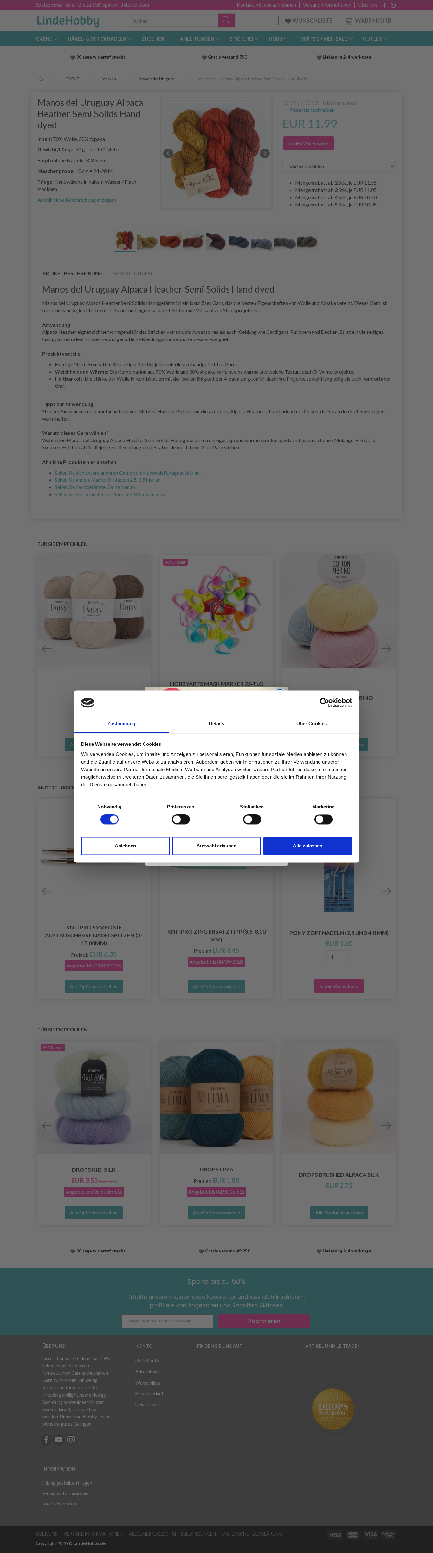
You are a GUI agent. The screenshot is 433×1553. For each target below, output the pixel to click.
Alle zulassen (307, 845)
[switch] (181, 820)
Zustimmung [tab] (121, 723)
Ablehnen (125, 845)
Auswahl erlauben (216, 845)
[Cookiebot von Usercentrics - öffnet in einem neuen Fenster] (324, 702)
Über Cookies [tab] (311, 723)
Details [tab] (216, 723)
